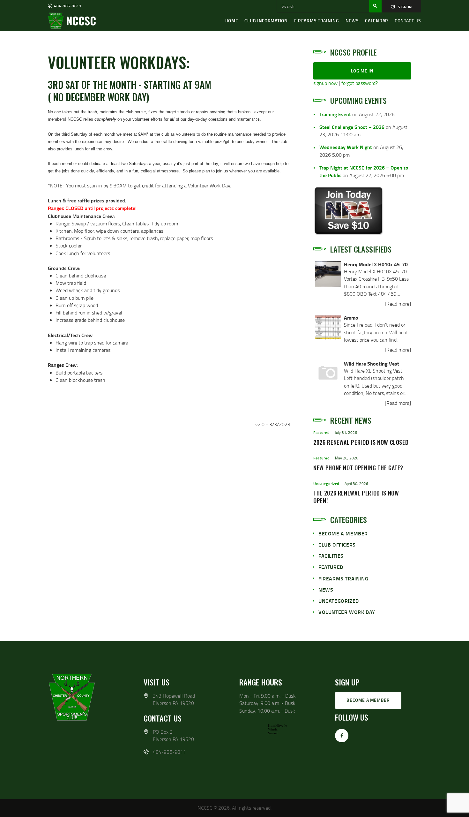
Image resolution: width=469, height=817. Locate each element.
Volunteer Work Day (346, 612)
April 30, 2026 (356, 483)
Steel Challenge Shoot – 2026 (351, 127)
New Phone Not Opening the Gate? (358, 468)
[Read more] (398, 303)
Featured (321, 432)
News (325, 589)
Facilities (331, 555)
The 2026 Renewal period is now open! (356, 497)
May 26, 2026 (346, 458)
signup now (325, 83)
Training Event (335, 114)
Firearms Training (343, 578)
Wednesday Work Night (345, 147)
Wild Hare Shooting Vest (371, 363)
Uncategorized (326, 483)
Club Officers (337, 544)
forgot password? (359, 83)
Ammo (351, 317)
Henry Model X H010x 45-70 (376, 264)
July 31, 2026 (346, 432)
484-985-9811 (169, 751)
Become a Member (343, 533)
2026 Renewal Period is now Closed (360, 442)
